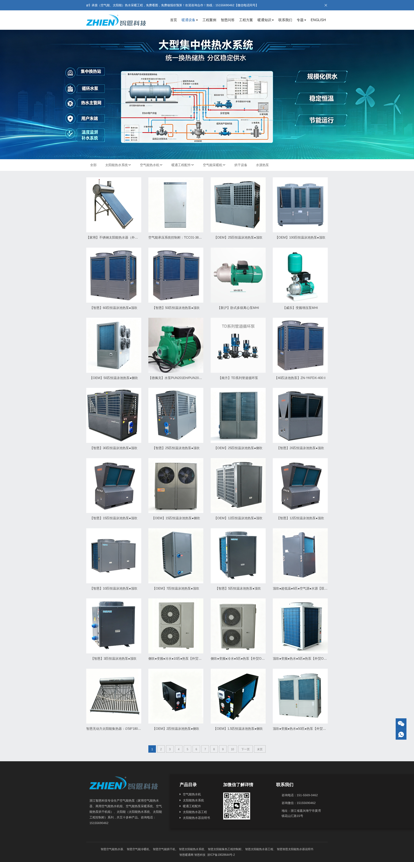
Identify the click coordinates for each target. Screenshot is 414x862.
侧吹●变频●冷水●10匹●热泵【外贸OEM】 (178, 658)
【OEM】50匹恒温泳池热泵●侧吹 (113, 378)
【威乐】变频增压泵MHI (300, 308)
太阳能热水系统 (116, 165)
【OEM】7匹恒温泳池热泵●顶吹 (175, 588)
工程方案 (246, 20)
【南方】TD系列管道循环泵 (238, 378)
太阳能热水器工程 (195, 812)
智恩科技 (199, 854)
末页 (260, 749)
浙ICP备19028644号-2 (220, 854)
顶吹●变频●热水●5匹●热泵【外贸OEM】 (302, 658)
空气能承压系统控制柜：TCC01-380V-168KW (181, 237)
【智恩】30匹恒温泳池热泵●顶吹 (113, 448)
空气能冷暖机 (140, 849)
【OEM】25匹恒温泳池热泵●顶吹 (238, 237)
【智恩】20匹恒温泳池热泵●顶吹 (300, 448)
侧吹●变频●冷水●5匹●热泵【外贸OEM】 (240, 658)
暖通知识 (264, 20)
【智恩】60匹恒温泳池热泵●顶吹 (113, 308)
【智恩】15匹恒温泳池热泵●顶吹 (113, 518)
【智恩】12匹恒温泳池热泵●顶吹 (300, 518)
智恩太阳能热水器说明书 (297, 849)
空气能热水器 (114, 849)
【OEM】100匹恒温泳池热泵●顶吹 (300, 237)
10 (232, 749)
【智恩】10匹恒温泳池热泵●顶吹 (113, 588)
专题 (300, 20)
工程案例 (209, 20)
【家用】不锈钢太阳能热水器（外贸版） (115, 237)
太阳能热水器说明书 (196, 818)
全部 (93, 165)
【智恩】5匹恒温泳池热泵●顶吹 (238, 588)
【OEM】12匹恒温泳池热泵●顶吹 (238, 518)
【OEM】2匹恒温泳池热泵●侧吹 (175, 728)
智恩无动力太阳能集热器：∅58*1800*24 (115, 728)
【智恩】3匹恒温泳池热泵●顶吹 (113, 658)
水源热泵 (262, 165)
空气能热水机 (149, 165)
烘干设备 (240, 165)
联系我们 (285, 20)
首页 (173, 20)
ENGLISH (318, 20)
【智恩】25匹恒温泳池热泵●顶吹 (176, 448)
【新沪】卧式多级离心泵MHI (238, 308)
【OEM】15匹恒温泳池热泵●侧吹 (176, 518)
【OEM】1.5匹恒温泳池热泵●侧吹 (238, 728)
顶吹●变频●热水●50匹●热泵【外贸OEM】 (303, 728)
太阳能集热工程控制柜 (227, 849)
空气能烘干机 (166, 849)
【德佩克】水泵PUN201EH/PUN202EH (176, 378)
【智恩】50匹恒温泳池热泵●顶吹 (176, 308)
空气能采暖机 (212, 165)
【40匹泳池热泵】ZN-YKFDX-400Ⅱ (300, 378)
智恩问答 (228, 20)
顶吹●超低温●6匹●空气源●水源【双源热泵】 (305, 588)
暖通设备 (188, 20)
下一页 (245, 749)
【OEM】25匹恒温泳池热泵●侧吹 (238, 448)
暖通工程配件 (181, 165)
